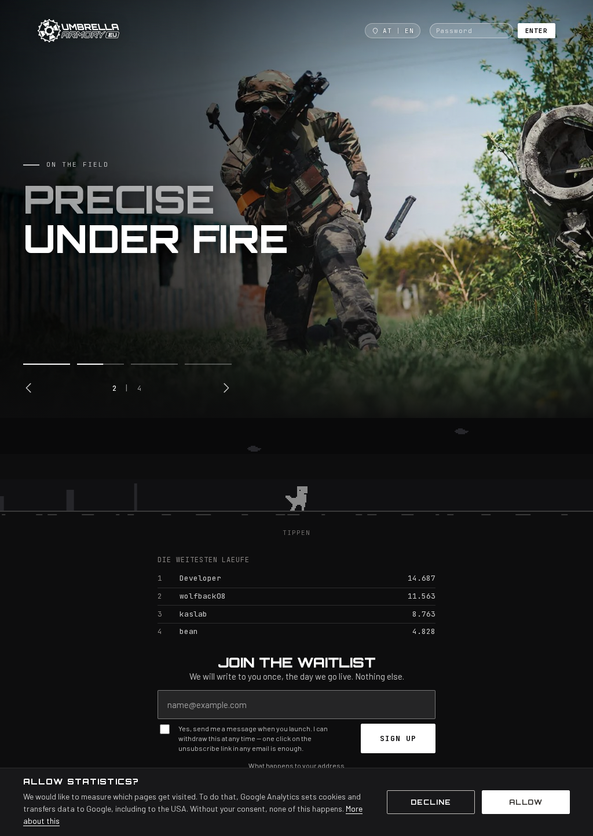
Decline (431, 802)
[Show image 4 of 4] (208, 364)
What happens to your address (296, 765)
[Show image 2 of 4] (100, 364)
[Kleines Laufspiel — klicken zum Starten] (296, 473)
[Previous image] (29, 387)
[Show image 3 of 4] (154, 364)
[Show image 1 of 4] (46, 364)
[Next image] (225, 387)
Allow (526, 802)
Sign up (398, 738)
